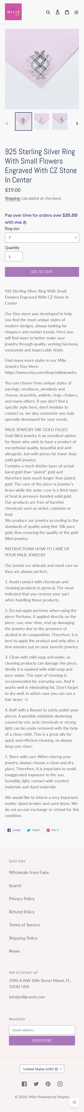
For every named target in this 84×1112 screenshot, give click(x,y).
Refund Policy (22, 911)
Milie (32, 1097)
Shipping (12, 198)
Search (15, 885)
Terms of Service (24, 924)
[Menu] (76, 11)
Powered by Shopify (53, 1097)
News (14, 951)
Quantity (12, 247)
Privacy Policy (22, 898)
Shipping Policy (23, 938)
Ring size (12, 228)
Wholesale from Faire (29, 872)
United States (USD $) (40, 1069)
